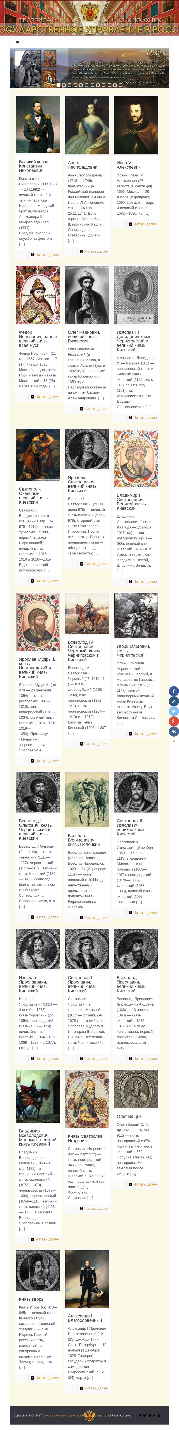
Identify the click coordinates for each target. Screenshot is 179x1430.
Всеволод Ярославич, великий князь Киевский (131, 984)
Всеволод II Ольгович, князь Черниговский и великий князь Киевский (35, 829)
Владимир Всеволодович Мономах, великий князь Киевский (38, 1137)
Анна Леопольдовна (82, 164)
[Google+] (174, 721)
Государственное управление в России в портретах (74, 1415)
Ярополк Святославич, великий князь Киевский (82, 484)
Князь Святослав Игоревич (85, 1138)
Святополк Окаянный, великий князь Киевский (33, 496)
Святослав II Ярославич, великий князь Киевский (82, 984)
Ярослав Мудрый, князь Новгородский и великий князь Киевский (37, 668)
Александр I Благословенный (85, 1318)
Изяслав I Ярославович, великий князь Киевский (33, 984)
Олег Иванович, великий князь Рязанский (84, 336)
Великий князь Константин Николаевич (33, 166)
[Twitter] (144, 1416)
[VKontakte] (174, 731)
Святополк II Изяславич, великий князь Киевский (131, 827)
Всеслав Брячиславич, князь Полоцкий (84, 840)
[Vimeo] (149, 1416)
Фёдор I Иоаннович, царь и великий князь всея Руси (38, 339)
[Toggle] (173, 741)
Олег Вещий (129, 1116)
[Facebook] (140, 1416)
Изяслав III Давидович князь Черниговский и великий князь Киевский (134, 341)
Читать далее (47, 255)
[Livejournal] (174, 701)
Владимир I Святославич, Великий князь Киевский (131, 502)
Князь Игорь (31, 1299)
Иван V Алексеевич (129, 164)
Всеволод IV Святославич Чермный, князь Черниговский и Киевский (84, 651)
